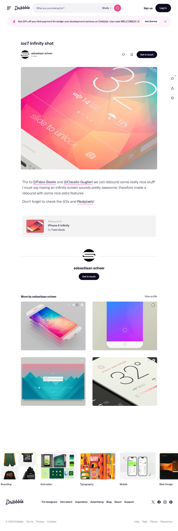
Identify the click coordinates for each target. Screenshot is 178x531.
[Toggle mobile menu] (9, 8)
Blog (109, 501)
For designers (49, 501)
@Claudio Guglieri (78, 182)
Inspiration (81, 501)
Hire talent (66, 501)
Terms (29, 521)
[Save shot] (131, 54)
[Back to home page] (22, 8)
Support (129, 501)
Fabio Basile (58, 229)
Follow (34, 56)
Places (154, 521)
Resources (166, 521)
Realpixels (85, 201)
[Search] (117, 8)
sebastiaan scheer (41, 53)
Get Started (151, 21)
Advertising (97, 501)
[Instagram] (165, 501)
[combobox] (66, 8)
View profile (151, 296)
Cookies (51, 521)
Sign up (148, 8)
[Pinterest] (170, 501)
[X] (153, 501)
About (118, 501)
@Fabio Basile (44, 182)
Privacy (40, 521)
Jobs (136, 521)
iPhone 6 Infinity (58, 225)
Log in (163, 7)
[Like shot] (123, 54)
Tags (144, 521)
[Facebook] (159, 501)
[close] (165, 21)
